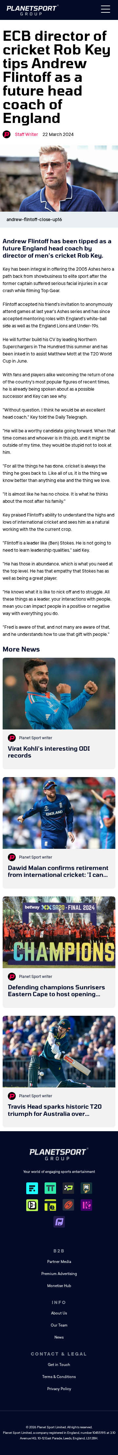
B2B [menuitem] (59, 1250)
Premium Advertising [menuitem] (59, 1274)
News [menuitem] (59, 1337)
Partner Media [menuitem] (59, 1262)
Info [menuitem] (59, 1302)
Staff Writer (26, 134)
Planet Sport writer (35, 738)
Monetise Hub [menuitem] (59, 1286)
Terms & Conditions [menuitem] (59, 1377)
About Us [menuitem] (59, 1313)
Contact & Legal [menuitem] (59, 1354)
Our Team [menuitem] (59, 1325)
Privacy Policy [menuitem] (59, 1389)
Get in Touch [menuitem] (59, 1365)
